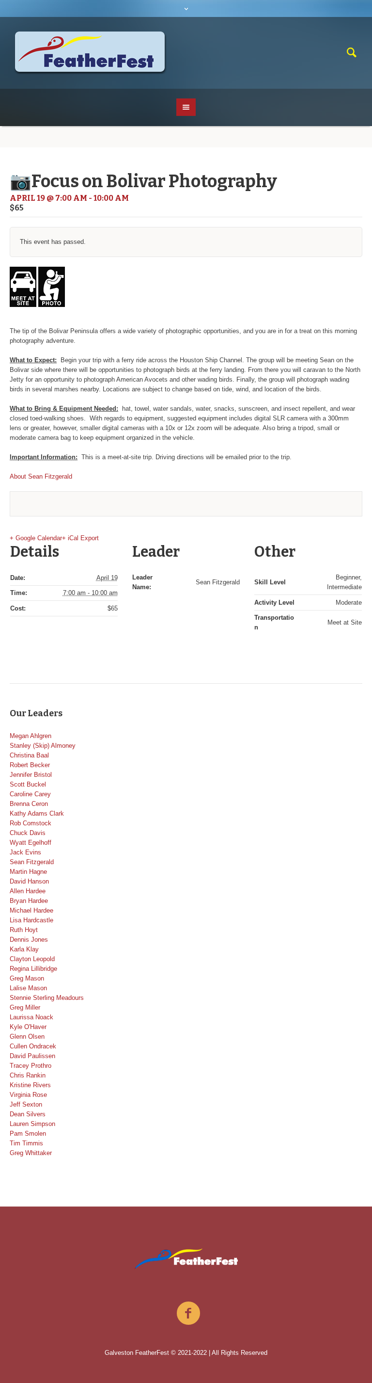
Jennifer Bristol (31, 774)
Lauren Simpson (32, 1123)
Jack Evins (25, 852)
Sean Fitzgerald (32, 862)
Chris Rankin (28, 1075)
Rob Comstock (30, 823)
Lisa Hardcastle (31, 920)
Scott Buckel (28, 784)
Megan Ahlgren (30, 736)
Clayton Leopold (32, 959)
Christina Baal (29, 755)
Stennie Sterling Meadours (47, 997)
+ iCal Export (80, 538)
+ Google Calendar (36, 538)
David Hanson (29, 881)
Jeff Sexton (26, 1104)
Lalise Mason (28, 988)
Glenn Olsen (27, 1036)
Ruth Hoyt (24, 929)
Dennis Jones (29, 939)
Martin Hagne (28, 871)
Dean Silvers (28, 1114)
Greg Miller (25, 1007)
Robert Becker (30, 765)
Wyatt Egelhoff (30, 842)
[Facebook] (188, 1314)
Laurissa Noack (31, 1017)
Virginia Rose (28, 1094)
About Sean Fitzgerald (41, 476)
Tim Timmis (26, 1143)
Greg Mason (27, 978)
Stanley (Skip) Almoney (43, 745)
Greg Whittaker (31, 1153)
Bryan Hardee (29, 900)
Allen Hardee (28, 891)
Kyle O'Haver (28, 1026)
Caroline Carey (30, 794)
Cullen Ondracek (33, 1046)
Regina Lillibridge (33, 968)
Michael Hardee (31, 910)
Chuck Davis (28, 832)
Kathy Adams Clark (37, 813)
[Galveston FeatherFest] (186, 1258)
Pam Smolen (28, 1133)
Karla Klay (24, 949)
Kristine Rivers (30, 1085)
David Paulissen (32, 1056)
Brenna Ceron (29, 803)
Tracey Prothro (30, 1065)
